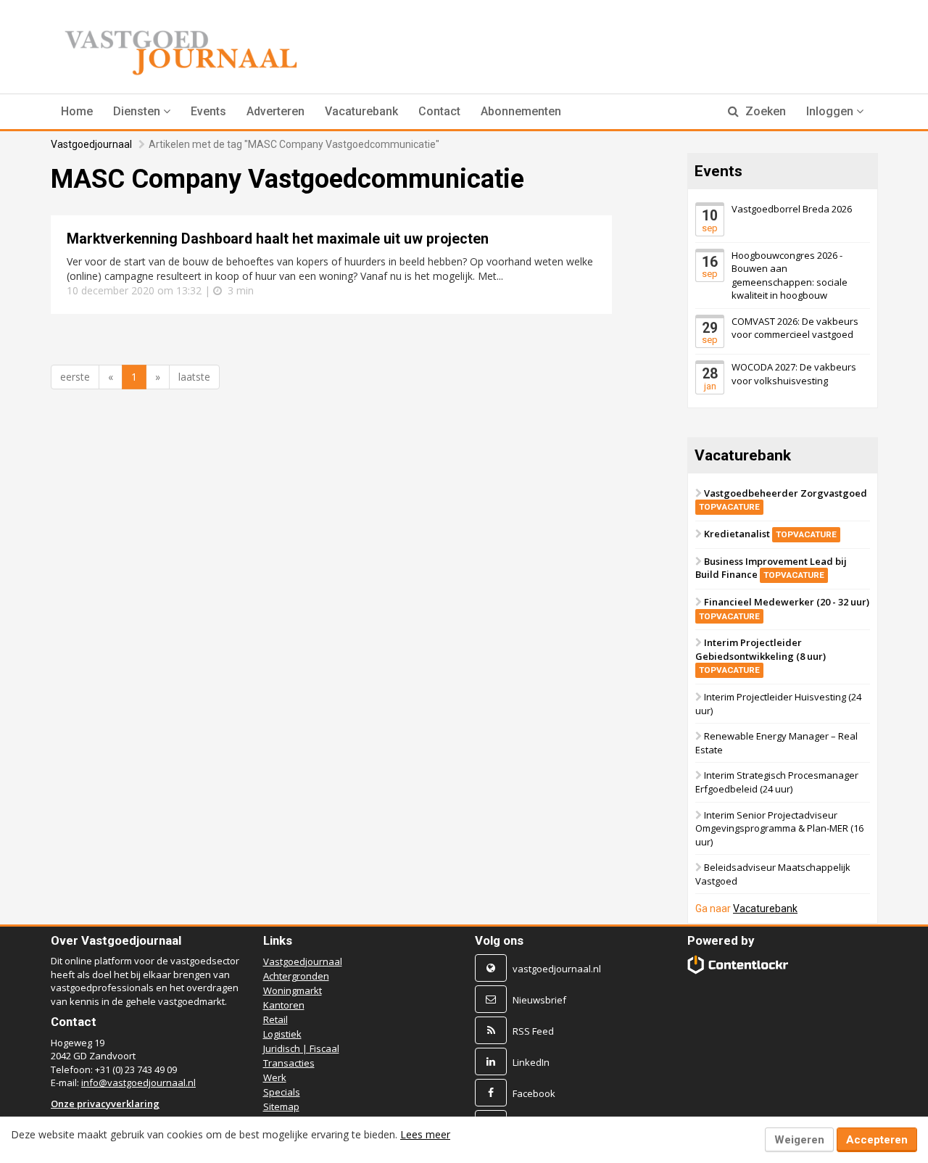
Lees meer (425, 1134)
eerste (75, 377)
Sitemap (281, 1106)
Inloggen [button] (831, 111)
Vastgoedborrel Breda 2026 (792, 208)
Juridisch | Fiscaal (301, 1048)
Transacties (289, 1062)
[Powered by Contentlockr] (738, 964)
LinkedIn (531, 1062)
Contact (439, 111)
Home (77, 111)
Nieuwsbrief (539, 999)
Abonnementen (521, 111)
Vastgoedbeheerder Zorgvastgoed (783, 500)
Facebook (534, 1093)
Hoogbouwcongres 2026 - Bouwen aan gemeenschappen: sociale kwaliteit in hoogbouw (790, 275)
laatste (194, 377)
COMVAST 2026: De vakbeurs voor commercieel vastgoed (795, 328)
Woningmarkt (292, 990)
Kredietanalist (770, 533)
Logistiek (282, 1033)
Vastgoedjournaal (91, 144)
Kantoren (283, 1004)
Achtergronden (296, 975)
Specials (281, 1091)
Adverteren (275, 111)
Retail (275, 1019)
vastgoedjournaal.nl (557, 968)
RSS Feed (533, 1031)
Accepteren (877, 1139)
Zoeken (764, 111)
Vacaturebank (361, 111)
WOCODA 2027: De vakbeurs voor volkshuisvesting (794, 373)
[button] (142, 111)
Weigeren (799, 1139)
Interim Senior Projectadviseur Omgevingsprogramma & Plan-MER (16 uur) (779, 828)
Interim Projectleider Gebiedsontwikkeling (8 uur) (760, 655)
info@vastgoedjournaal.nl (138, 1082)
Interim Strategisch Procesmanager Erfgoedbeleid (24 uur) (776, 782)
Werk (274, 1077)
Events (208, 111)
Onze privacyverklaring (105, 1103)
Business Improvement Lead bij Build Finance (771, 568)
